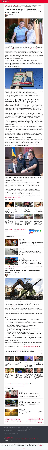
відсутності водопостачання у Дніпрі (29, 346)
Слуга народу (20, 229)
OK (24, 448)
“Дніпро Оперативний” (17, 48)
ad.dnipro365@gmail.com (33, 438)
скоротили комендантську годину (12, 197)
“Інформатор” (33, 48)
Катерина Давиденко (13, 16)
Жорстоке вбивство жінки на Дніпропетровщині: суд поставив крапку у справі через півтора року (13, 419)
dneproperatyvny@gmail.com (21, 438)
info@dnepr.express (9, 438)
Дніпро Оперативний (16, 306)
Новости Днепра (9, 266)
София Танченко (12, 275)
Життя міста (16, 5)
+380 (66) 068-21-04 (8, 437)
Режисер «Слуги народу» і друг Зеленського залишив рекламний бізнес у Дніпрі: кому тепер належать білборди (34, 420)
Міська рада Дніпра (24, 383)
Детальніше (39, 445)
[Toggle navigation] (45, 1)
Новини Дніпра (8, 5)
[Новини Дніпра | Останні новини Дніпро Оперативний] (5, 1)
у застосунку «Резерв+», (23, 350)
